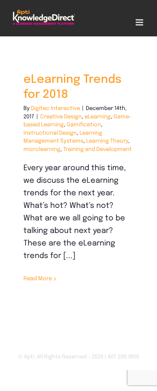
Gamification (84, 125)
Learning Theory (107, 141)
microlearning (41, 149)
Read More (37, 278)
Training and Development (97, 149)
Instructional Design (50, 133)
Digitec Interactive (55, 108)
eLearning (98, 117)
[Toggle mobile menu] (140, 22)
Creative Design (61, 117)
